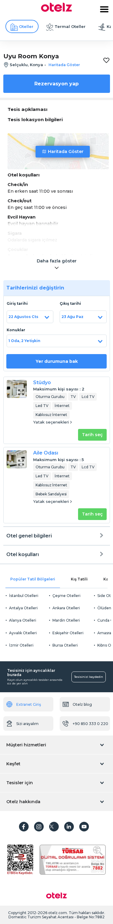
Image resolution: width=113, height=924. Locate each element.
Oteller (26, 26)
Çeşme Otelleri (66, 595)
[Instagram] (39, 826)
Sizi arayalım (27, 723)
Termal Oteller (70, 26)
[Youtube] (84, 826)
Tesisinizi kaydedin (88, 677)
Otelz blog (82, 704)
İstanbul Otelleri (23, 595)
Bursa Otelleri (65, 645)
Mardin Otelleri (66, 620)
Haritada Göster (65, 151)
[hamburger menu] (104, 9)
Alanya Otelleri (22, 620)
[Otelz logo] (56, 10)
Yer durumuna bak (57, 361)
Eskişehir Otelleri (67, 633)
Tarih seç (92, 434)
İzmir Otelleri (21, 645)
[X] (54, 826)
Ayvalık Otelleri (23, 633)
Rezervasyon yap (56, 84)
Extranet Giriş (28, 704)
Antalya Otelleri (23, 608)
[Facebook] (24, 826)
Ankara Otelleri (66, 608)
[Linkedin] (69, 826)
